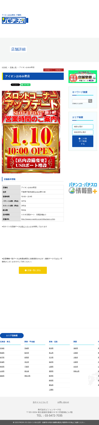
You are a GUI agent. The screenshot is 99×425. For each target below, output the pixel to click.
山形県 (2, 371)
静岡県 (51, 380)
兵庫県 (76, 362)
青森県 (2, 353)
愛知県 (51, 385)
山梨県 (51, 367)
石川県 (51, 357)
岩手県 (2, 357)
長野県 (51, 371)
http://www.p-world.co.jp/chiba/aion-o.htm (38, 219)
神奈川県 (27, 376)
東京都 (27, 371)
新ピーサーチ (27, 226)
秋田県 (2, 367)
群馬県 (27, 357)
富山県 (51, 353)
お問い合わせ (63, 402)
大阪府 (76, 357)
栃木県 (27, 353)
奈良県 (76, 367)
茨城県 (27, 348)
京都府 (76, 353)
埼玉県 (27, 362)
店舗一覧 (13, 67)
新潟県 (51, 348)
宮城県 (2, 362)
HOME (4, 67)
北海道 (2, 348)
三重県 (51, 390)
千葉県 (27, 367)
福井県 (51, 362)
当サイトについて (40, 402)
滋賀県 (76, 348)
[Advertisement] (65, 19)
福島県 (2, 376)
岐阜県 (51, 376)
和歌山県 (76, 371)
